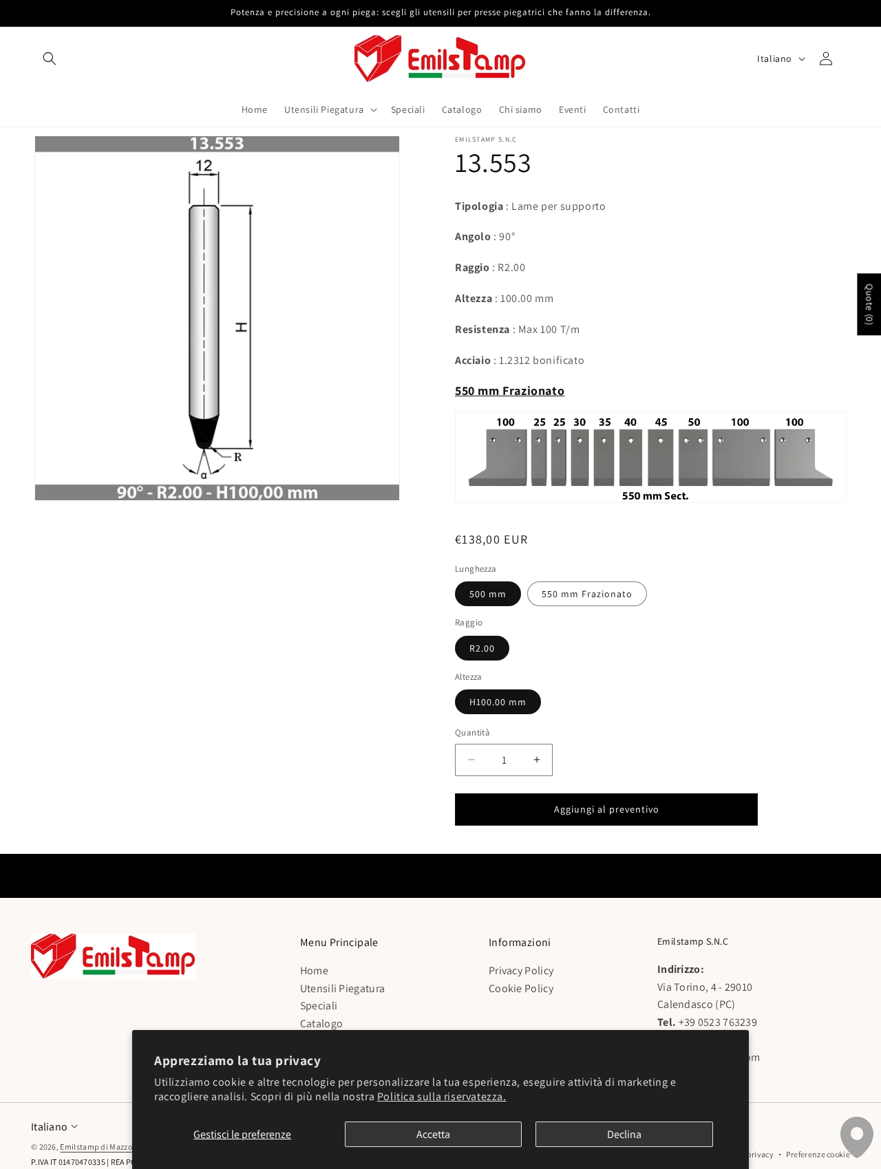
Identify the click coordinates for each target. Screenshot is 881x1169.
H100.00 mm (498, 702)
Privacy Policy (521, 971)
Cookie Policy (521, 988)
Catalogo (321, 1023)
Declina (624, 1134)
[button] (49, 58)
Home (314, 971)
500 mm (488, 594)
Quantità (472, 732)
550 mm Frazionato (587, 594)
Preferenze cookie (818, 1154)
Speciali (318, 1006)
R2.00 (482, 648)
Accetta (433, 1134)
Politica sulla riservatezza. (442, 1096)
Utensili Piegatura (342, 988)
